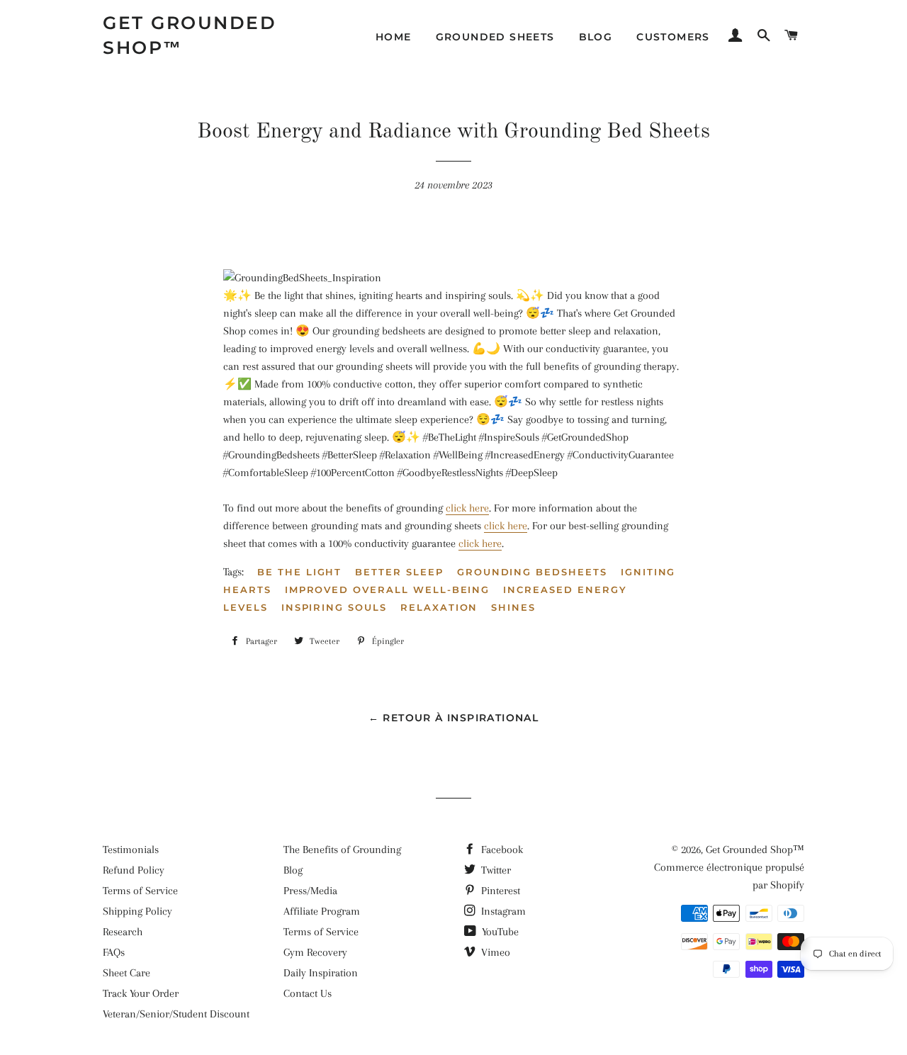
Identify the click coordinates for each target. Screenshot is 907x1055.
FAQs (114, 952)
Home (394, 36)
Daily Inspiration (320, 972)
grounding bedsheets (532, 571)
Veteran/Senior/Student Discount (176, 1014)
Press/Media (310, 890)
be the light (299, 571)
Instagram (502, 911)
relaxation (439, 607)
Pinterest (499, 890)
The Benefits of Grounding (342, 849)
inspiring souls (334, 607)
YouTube (499, 931)
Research (122, 931)
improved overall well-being (387, 589)
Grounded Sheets (495, 36)
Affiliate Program (321, 911)
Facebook (500, 849)
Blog (596, 36)
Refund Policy (133, 870)
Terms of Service (140, 890)
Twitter (494, 870)
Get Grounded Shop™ (189, 35)
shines (513, 607)
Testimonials (131, 849)
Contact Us (307, 993)
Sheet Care (126, 972)
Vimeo (494, 952)
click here (467, 508)
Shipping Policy (137, 911)
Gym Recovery (315, 952)
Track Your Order (141, 993)
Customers (673, 36)
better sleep (399, 571)
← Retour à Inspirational (453, 717)
